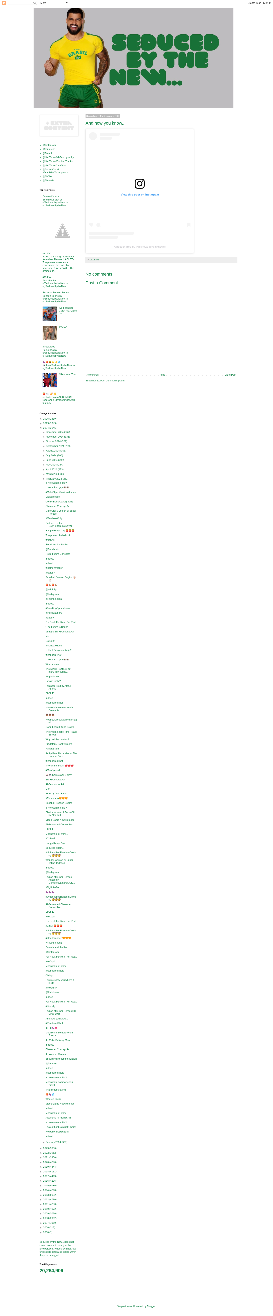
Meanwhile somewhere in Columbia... (60, 709)
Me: (48, 636)
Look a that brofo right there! (61, 1127)
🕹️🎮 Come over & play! (59, 775)
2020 (46, 1162)
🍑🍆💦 (50, 1094)
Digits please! (53, 496)
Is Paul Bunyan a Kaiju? (59, 650)
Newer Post (93, 374)
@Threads (48, 180)
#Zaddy (50, 617)
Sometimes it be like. (57, 947)
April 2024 (52, 469)
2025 (46, 423)
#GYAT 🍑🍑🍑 (54, 925)
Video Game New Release (60, 820)
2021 (46, 1157)
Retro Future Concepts (58, 554)
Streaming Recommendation (61, 1058)
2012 (46, 1199)
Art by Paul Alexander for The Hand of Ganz (61, 755)
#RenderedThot (67, 374)
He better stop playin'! (57, 1131)
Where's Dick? (53, 1099)
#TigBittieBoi (52, 887)
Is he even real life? (56, 482)
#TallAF (63, 327)
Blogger (151, 1306)
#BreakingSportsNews (58, 608)
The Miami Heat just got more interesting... (58, 670)
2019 (46, 1166)
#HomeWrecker (54, 568)
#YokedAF (51, 987)
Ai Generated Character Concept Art (58, 906)
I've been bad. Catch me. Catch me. (68, 311)
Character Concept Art (58, 506)
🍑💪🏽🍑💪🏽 (52, 585)
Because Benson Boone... (57, 292)
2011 (46, 1204)
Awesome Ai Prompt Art (58, 1117)
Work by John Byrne (56, 793)
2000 (46, 1232)
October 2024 (53, 441)
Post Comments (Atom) (112, 380)
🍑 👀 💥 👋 (49, 393)
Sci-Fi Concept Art (55, 779)
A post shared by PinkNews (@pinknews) (140, 246)
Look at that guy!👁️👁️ (57, 487)
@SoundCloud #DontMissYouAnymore (55, 171)
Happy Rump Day (55, 843)
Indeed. (50, 558)
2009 (46, 1213)
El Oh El (50, 693)
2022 (46, 1152)
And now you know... (57, 1018)
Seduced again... (55, 848)
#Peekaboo (49, 346)
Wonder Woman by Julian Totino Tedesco (60, 861)
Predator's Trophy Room (59, 744)
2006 (46, 1227)
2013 (46, 1195)
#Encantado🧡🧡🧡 (57, 798)
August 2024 (53, 450)
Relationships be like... (58, 544)
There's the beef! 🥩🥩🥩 (60, 765)
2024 (46, 428)
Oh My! (49, 975)
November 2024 (55, 436)
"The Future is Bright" (57, 627)
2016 (46, 1180)
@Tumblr (48, 153)
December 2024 (55, 432)
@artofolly (51, 589)
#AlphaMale (52, 676)
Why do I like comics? (57, 739)
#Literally (51, 1006)
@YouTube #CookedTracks (58, 161)
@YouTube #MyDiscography (58, 157)
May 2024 (51, 464)
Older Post (230, 374)
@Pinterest (49, 149)
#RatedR (50, 572)
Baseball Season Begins (59, 803)
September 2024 (55, 446)
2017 (46, 1176)
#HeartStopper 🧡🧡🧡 (58, 938)
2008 (46, 1218)
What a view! (52, 664)
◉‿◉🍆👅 (52, 1027)
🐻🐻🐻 (50, 715)
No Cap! (50, 641)
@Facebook (52, 549)
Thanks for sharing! (56, 1089)
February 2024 (54, 478)
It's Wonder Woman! (56, 1054)
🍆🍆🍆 (50, 892)
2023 (46, 1148)
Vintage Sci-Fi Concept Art (60, 631)
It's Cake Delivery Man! (58, 1040)
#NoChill (50, 540)
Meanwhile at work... (57, 834)
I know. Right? (53, 681)
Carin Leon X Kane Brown (60, 727)
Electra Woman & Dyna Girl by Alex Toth (60, 814)
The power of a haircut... (59, 535)
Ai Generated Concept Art (59, 824)
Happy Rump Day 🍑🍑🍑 (60, 530)
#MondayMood (54, 645)
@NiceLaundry (54, 612)
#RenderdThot (53, 655)
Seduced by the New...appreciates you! (59, 524)
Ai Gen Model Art (55, 784)
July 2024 (51, 455)
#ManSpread (53, 770)
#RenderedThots (55, 970)
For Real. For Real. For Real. (61, 622)
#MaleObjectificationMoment (61, 492)
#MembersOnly (54, 518)
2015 (46, 1185)
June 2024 (52, 460)
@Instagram (49, 145)
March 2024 (53, 474)
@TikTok (47, 176)
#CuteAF (47, 277)
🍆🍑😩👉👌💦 (52, 362)
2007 (46, 1223)
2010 (46, 1209)
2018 (46, 1171)
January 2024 (54, 1142)
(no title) (47, 253)
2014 (46, 1190)
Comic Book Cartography (59, 501)
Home (162, 374)
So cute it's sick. (51, 196)
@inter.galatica (54, 598)
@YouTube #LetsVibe (54, 165)
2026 (46, 418)
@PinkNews (52, 992)
